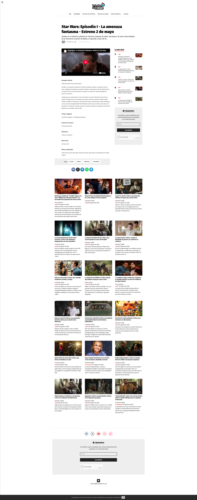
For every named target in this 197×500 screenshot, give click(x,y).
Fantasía (86, 161)
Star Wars (96, 161)
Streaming (77, 14)
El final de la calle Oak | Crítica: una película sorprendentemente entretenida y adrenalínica (98, 319)
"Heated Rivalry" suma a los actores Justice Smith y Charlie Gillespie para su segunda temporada (128, 397)
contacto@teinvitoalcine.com (98, 483)
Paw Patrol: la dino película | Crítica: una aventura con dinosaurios (127, 319)
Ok (123, 497)
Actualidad (88, 364)
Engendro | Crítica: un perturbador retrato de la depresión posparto (98, 397)
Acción (71, 161)
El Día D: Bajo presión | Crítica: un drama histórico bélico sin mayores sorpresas (127, 359)
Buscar (126, 14)
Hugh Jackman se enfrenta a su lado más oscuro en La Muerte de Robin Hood (67, 397)
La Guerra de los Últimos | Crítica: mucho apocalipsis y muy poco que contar (97, 278)
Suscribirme (128, 130)
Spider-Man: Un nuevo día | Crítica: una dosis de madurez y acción (67, 359)
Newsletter (129, 111)
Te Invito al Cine (71, 42)
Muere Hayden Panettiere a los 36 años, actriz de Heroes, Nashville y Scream (97, 359)
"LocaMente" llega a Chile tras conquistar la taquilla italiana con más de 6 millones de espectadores (128, 279)
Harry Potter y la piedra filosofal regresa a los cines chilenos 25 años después (98, 197)
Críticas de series (103, 14)
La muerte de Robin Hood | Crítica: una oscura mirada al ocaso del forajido (97, 238)
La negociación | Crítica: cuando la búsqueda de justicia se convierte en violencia (126, 239)
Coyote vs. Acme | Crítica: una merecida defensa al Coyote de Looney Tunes (127, 197)
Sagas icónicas (115, 14)
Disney (79, 161)
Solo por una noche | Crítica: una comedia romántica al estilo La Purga (68, 278)
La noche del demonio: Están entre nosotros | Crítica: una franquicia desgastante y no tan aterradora (65, 239)
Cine (70, 14)
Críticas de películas (88, 14)
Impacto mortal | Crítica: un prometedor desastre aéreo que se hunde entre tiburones (67, 319)
